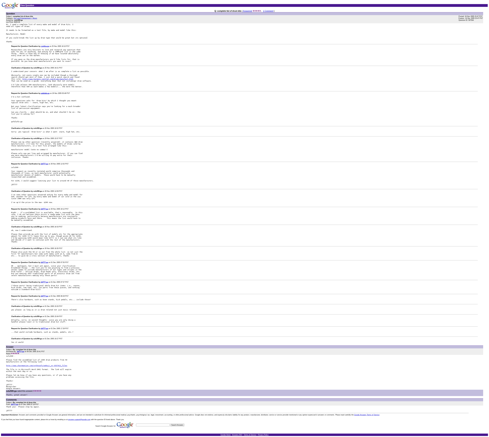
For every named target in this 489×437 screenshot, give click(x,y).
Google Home (226, 435)
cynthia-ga (45, 46)
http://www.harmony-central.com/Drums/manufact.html (47, 79)
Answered (247, 11)
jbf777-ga (44, 164)
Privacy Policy (263, 435)
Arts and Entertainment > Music (25, 18)
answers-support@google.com (79, 419)
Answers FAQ (237, 435)
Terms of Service (250, 435)
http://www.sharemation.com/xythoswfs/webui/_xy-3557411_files (36, 366)
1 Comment (268, 11)
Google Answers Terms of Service (366, 415)
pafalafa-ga (45, 93)
